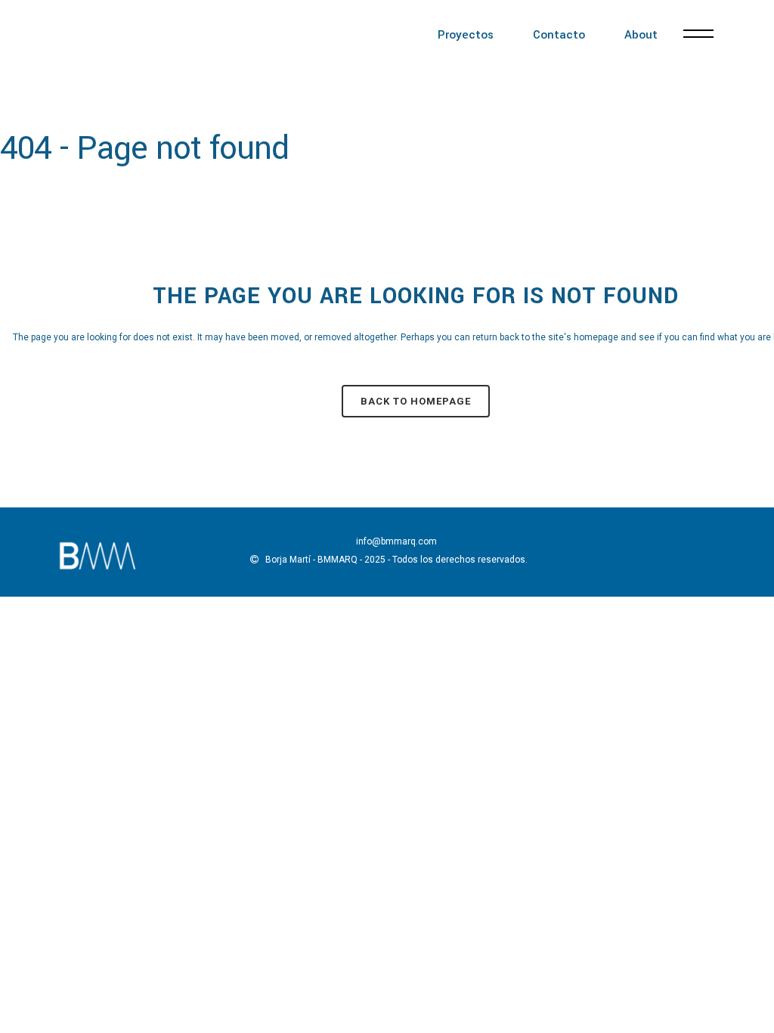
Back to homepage (416, 401)
